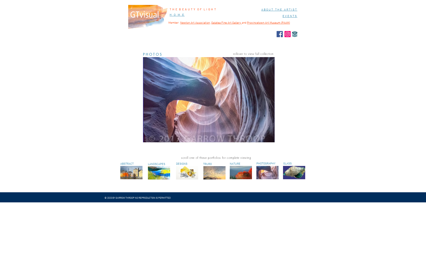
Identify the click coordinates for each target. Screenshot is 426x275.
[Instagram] (287, 34)
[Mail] (294, 34)
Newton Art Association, (195, 23)
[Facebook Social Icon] (280, 34)
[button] (209, 99)
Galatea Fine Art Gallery (226, 23)
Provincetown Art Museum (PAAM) (268, 23)
